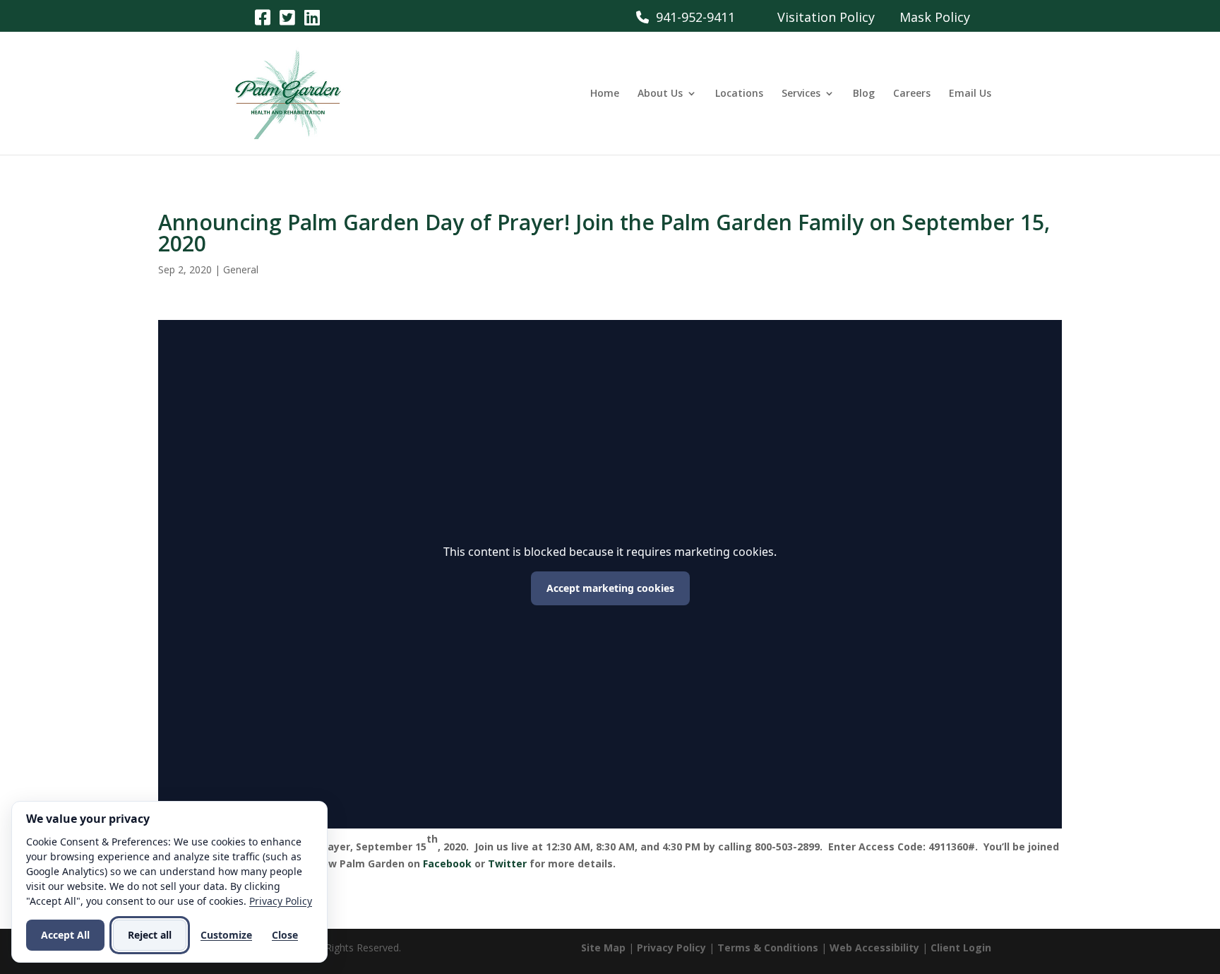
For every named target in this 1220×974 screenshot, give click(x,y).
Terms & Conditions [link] (767, 947)
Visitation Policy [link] (826, 16)
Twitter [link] (507, 863)
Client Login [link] (961, 947)
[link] (262, 16)
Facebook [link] (447, 863)
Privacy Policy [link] (671, 947)
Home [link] (604, 94)
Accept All (65, 935)
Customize (226, 935)
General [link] (240, 269)
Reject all (150, 935)
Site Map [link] (603, 947)
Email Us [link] (970, 94)
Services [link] (801, 94)
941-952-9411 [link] (692, 16)
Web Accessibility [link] (874, 947)
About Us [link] (660, 94)
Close (285, 935)
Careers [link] (912, 94)
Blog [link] (864, 94)
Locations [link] (739, 94)
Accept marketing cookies (610, 588)
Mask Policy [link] (934, 16)
